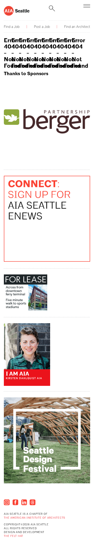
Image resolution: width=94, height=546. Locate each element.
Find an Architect (77, 27)
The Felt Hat (13, 536)
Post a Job (42, 27)
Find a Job (12, 27)
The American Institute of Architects (34, 518)
